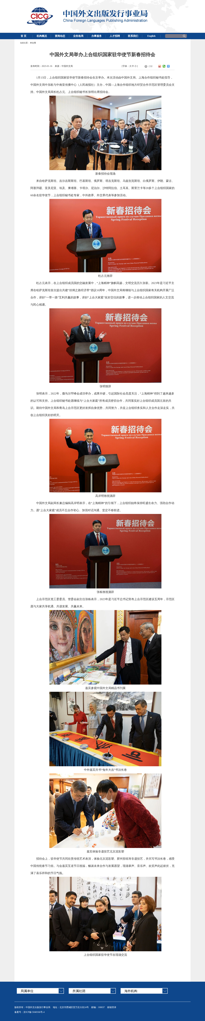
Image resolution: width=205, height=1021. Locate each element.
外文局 (33, 43)
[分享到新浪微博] (159, 66)
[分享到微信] (164, 66)
